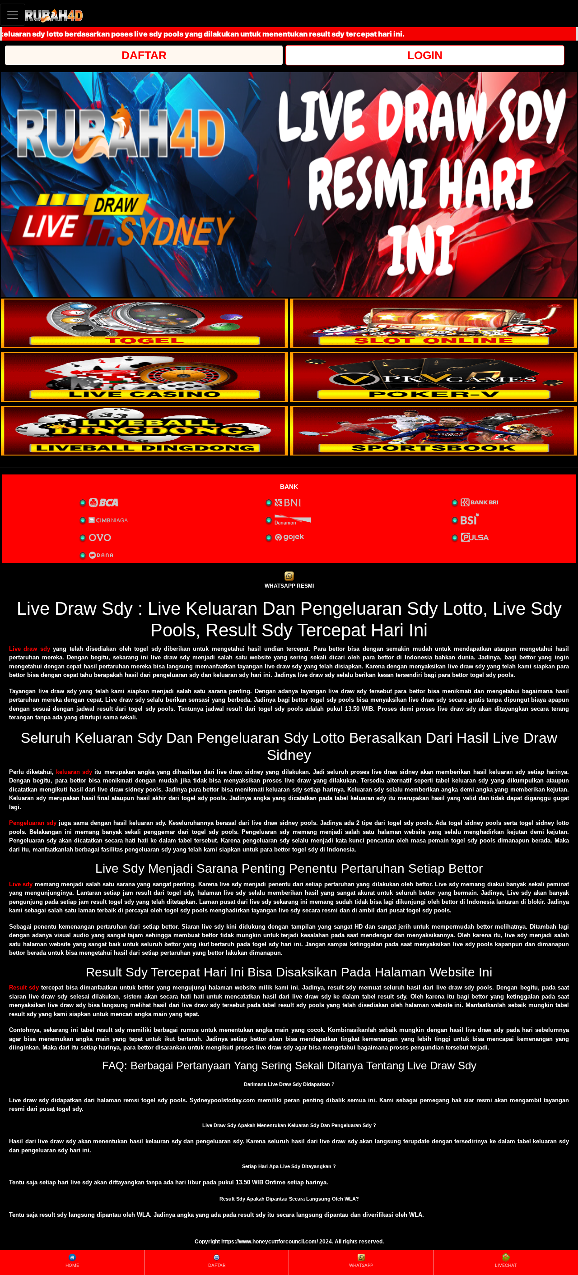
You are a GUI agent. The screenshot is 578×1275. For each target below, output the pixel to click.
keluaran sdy (74, 772)
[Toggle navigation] (12, 15)
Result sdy (24, 987)
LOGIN (425, 55)
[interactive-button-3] (144, 377)
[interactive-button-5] (144, 431)
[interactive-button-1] (144, 323)
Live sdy (21, 884)
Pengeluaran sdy (32, 822)
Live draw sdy (29, 648)
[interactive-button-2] (433, 323)
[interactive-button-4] (433, 377)
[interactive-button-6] (433, 431)
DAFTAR (144, 55)
